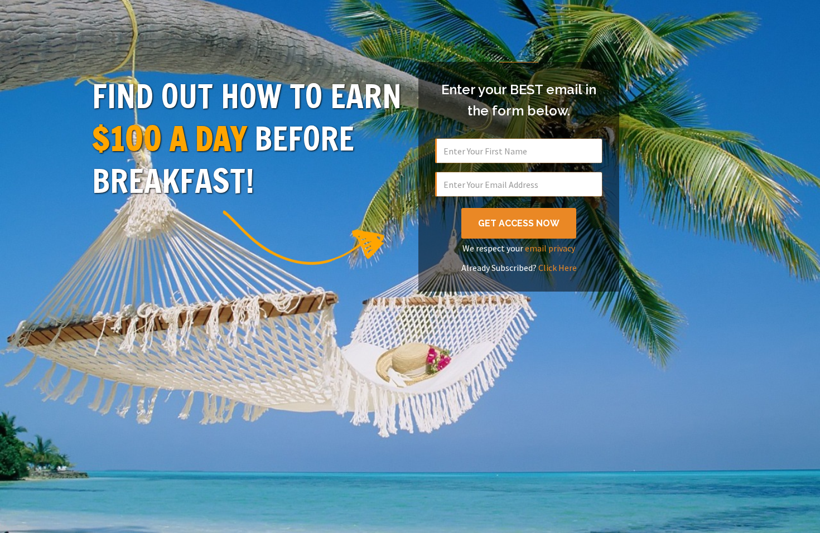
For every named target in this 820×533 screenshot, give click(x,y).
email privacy (550, 248)
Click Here (557, 267)
